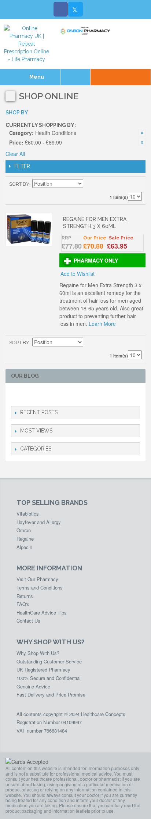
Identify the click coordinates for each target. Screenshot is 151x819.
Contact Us (28, 620)
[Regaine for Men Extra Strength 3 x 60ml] (28, 229)
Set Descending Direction (89, 184)
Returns (24, 595)
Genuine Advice (33, 686)
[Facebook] (61, 9)
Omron (23, 530)
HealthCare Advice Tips (41, 612)
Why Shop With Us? (37, 652)
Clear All (15, 153)
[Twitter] (75, 9)
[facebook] (15, 394)
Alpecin (24, 547)
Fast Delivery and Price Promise (50, 694)
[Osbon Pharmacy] (86, 31)
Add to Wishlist (77, 273)
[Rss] (50, 394)
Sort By (19, 184)
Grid (123, 184)
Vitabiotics (27, 513)
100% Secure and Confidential (48, 677)
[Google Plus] (38, 394)
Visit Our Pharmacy (37, 579)
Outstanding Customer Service (49, 661)
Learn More (102, 323)
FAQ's (22, 604)
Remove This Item (142, 132)
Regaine (25, 538)
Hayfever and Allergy (38, 522)
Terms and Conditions (39, 587)
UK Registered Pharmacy (43, 669)
